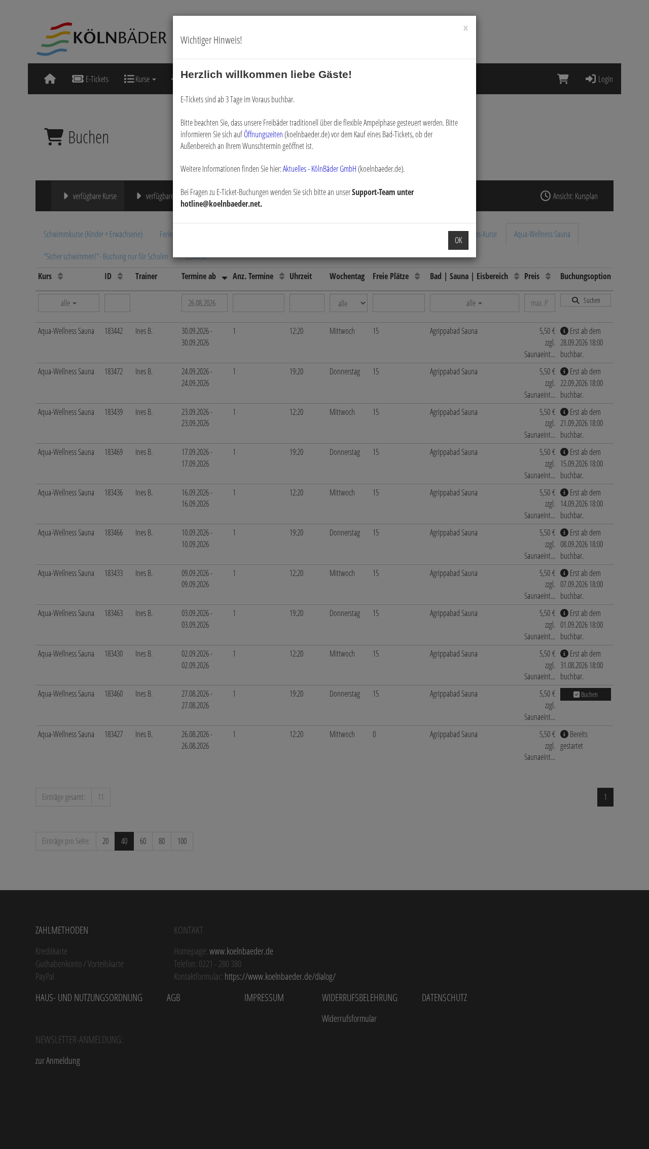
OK (458, 240)
